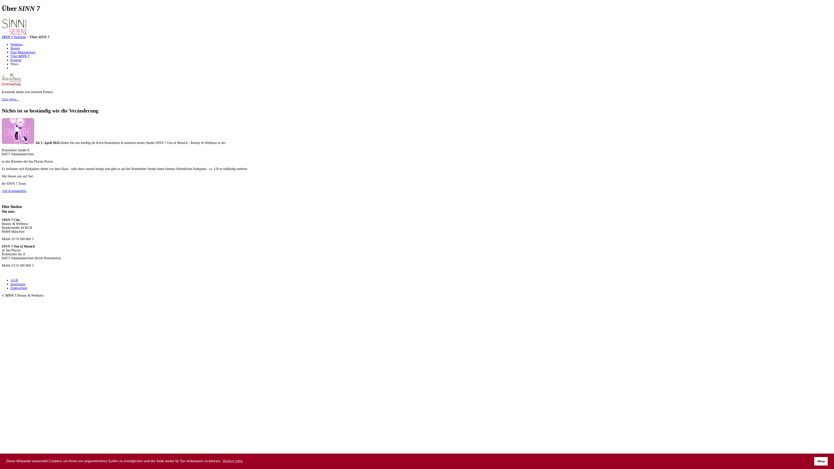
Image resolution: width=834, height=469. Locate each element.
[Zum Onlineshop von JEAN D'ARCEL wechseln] (11, 85)
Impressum (17, 284)
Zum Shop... (10, 99)
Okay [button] (821, 461)
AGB (14, 280)
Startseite (14, 37)
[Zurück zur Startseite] (14, 34)
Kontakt (16, 60)
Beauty (15, 48)
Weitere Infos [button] (233, 461)
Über (19, 56)
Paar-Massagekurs (22, 52)
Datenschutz (18, 288)
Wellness (16, 44)
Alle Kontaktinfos (14, 191)
